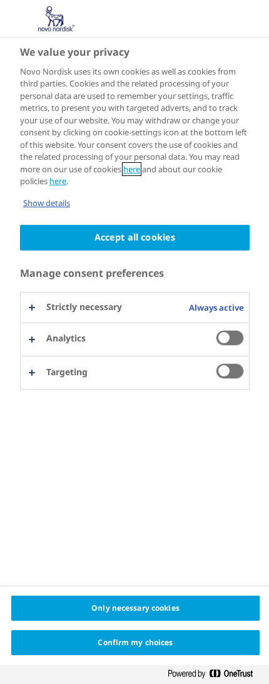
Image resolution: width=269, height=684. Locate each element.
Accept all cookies (135, 237)
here (131, 169)
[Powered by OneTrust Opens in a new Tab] (215, 674)
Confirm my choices (135, 642)
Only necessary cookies (135, 608)
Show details (46, 203)
